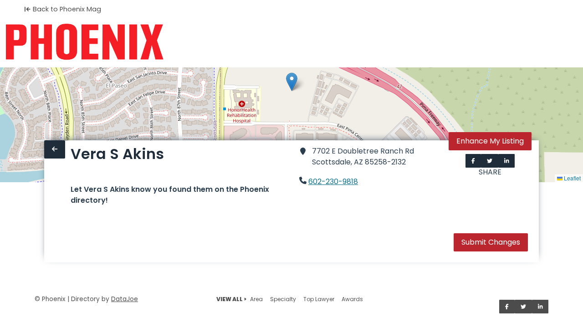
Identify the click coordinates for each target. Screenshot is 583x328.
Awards (352, 299)
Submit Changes (490, 242)
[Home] (84, 42)
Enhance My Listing (490, 141)
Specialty (283, 299)
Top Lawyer (318, 299)
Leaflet (572, 178)
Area (256, 299)
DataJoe (124, 299)
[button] (291, 81)
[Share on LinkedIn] (506, 161)
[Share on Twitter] (489, 161)
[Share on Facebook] (473, 161)
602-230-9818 (333, 181)
